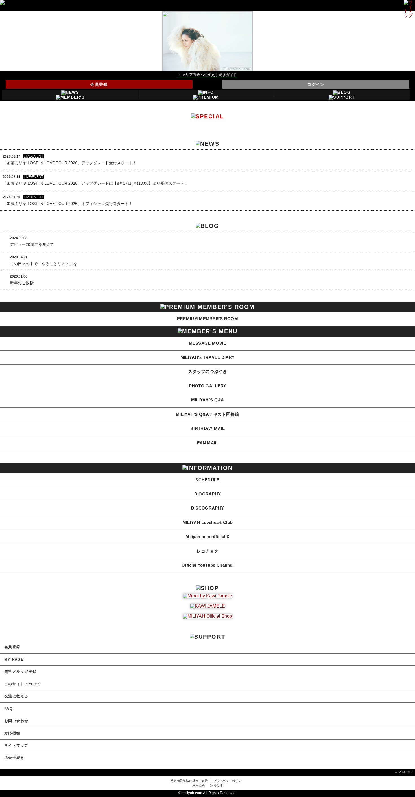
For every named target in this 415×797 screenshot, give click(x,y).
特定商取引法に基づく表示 (189, 781)
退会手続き (14, 758)
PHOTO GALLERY (207, 386)
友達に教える (16, 696)
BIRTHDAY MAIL (207, 428)
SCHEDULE (207, 480)
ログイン (316, 84)
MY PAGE (14, 659)
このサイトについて (22, 684)
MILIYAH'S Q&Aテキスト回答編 (207, 414)
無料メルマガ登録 (20, 672)
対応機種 (12, 733)
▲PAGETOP (404, 772)
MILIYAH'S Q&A (207, 400)
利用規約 (198, 785)
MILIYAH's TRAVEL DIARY (207, 357)
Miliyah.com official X (207, 536)
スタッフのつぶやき (207, 371)
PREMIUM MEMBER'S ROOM (207, 318)
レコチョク (207, 551)
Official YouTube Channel (207, 565)
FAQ (8, 709)
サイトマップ (16, 746)
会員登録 (99, 84)
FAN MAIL (207, 443)
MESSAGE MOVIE (207, 343)
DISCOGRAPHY (207, 508)
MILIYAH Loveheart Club (207, 522)
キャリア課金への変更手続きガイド (207, 75)
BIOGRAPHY (207, 494)
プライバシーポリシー (228, 781)
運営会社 (216, 785)
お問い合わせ (16, 721)
